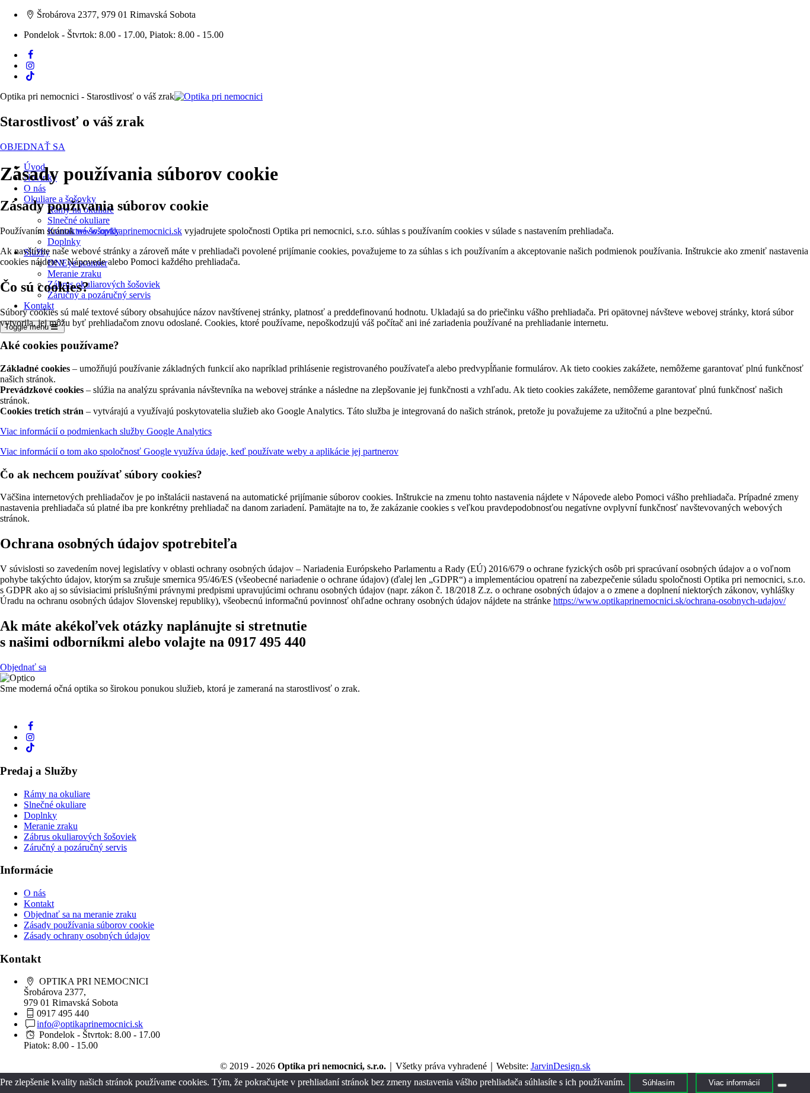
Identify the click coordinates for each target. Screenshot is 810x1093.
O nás (35, 188)
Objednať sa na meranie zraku (80, 914)
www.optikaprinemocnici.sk (129, 231)
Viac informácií (734, 1082)
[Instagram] (30, 65)
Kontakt (39, 306)
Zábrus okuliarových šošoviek (103, 284)
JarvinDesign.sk (561, 1066)
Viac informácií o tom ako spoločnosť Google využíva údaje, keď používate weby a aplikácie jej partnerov (199, 451)
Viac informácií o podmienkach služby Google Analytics (106, 431)
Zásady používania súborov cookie (89, 925)
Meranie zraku (74, 274)
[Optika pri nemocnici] (218, 96)
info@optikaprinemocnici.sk (90, 1024)
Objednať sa (23, 667)
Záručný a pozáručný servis (99, 295)
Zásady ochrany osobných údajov (87, 936)
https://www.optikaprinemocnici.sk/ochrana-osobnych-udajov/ (669, 601)
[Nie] (782, 1085)
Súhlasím (658, 1082)
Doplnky (64, 242)
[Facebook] (30, 55)
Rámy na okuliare (57, 794)
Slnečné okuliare (78, 220)
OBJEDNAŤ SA (32, 147)
